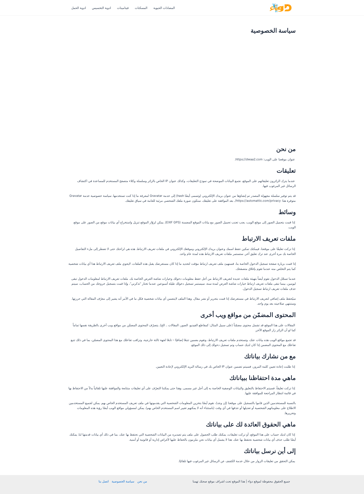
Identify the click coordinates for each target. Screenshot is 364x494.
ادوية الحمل (78, 8)
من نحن (142, 481)
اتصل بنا (104, 481)
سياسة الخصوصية (123, 481)
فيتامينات (123, 8)
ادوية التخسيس (101, 8)
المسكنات (141, 8)
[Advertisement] (182, 65)
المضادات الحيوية (164, 8)
